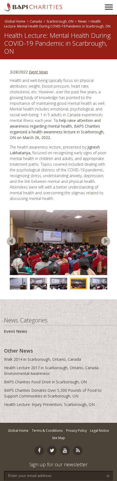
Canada (36, 21)
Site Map (58, 438)
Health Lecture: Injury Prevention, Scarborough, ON (49, 404)
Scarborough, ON (60, 21)
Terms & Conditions (47, 430)
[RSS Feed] (77, 450)
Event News (38, 72)
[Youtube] (65, 450)
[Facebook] (39, 450)
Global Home (15, 21)
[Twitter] (52, 450)
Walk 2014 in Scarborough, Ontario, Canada (42, 359)
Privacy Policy (76, 430)
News (82, 21)
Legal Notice (99, 430)
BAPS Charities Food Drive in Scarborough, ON (45, 381)
